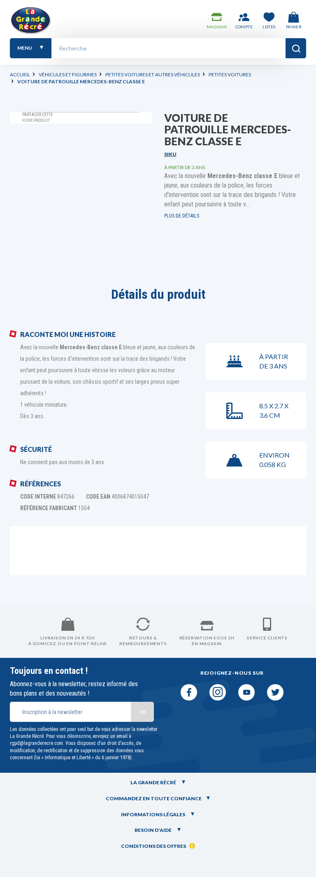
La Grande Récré (153, 782)
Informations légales (153, 814)
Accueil (20, 74)
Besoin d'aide (153, 830)
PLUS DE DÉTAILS (181, 216)
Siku (170, 154)
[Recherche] (296, 48)
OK (142, 712)
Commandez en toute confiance (154, 798)
